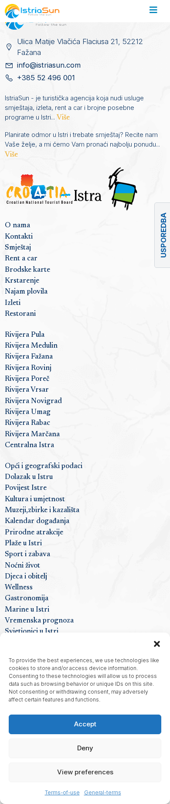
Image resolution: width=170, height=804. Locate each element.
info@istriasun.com (49, 65)
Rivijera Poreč (27, 379)
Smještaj (18, 247)
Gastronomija (26, 598)
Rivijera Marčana (32, 434)
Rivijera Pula (24, 335)
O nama (17, 225)
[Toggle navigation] (153, 11)
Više (63, 117)
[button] (157, 643)
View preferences (85, 772)
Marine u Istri (27, 609)
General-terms (102, 792)
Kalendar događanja (37, 521)
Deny (85, 748)
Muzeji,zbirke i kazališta (42, 510)
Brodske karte (27, 270)
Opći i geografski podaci (43, 466)
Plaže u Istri (23, 543)
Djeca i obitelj (26, 576)
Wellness (19, 587)
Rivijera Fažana (29, 356)
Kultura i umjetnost (35, 499)
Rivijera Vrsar (27, 390)
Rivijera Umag (28, 412)
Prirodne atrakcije (34, 532)
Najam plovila (26, 291)
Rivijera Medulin (31, 345)
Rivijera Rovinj (28, 368)
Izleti (12, 303)
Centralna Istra (29, 445)
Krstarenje (22, 280)
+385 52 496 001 (46, 77)
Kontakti (19, 236)
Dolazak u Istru (29, 477)
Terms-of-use (62, 792)
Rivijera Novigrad (33, 401)
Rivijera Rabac (27, 423)
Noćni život (22, 565)
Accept (85, 724)
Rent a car (21, 258)
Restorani (20, 314)
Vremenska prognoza (39, 620)
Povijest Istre (26, 488)
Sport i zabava (27, 554)
